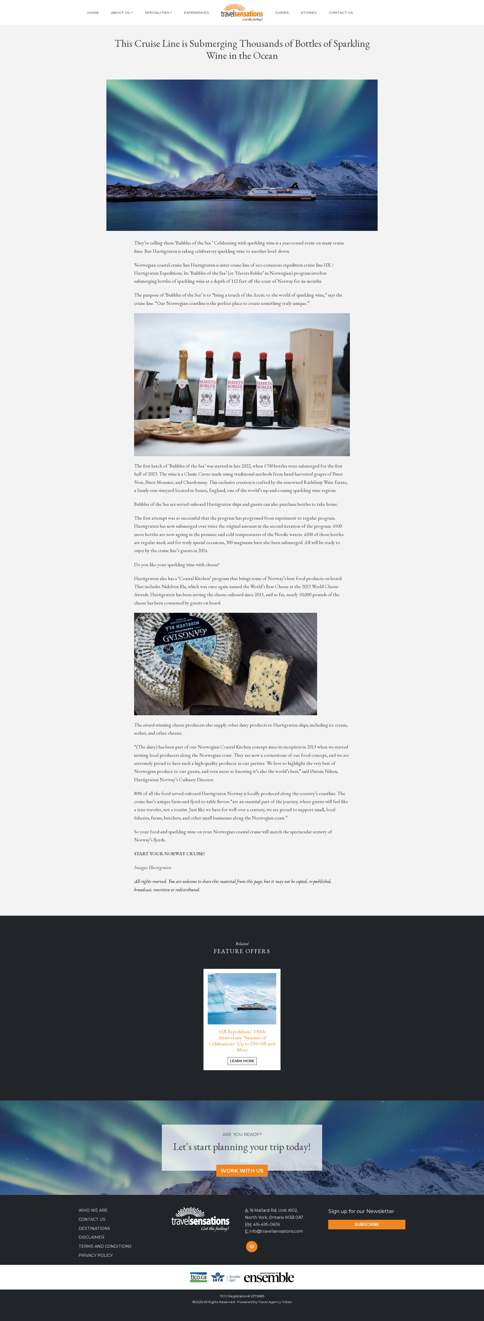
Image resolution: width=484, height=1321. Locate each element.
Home (93, 13)
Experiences (196, 13)
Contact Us (341, 13)
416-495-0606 (266, 1224)
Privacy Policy (96, 1255)
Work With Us (242, 1171)
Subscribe (367, 1224)
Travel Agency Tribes (275, 1302)
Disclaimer (91, 1237)
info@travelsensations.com (276, 1231)
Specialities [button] (157, 13)
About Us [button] (120, 13)
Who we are (93, 1210)
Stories (309, 13)
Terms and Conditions (105, 1246)
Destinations (94, 1228)
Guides (282, 13)
